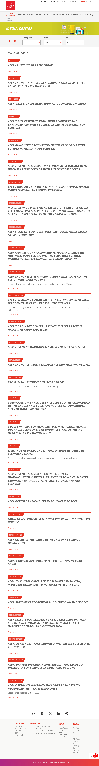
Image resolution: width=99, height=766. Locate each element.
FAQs (75, 732)
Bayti (74, 748)
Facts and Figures (62, 731)
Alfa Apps (76, 739)
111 (37, 728)
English (83, 1)
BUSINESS (31, 14)
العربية (89, 1)
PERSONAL (21, 14)
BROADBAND (41, 14)
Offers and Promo (77, 742)
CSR (16, 733)
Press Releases (9, 19)
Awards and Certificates (63, 736)
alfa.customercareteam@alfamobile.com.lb (51, 733)
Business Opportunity (77, 736)
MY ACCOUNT (84, 14)
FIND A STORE (62, 1)
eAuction (57, 14)
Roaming (76, 746)
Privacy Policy (20, 735)
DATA (49, 14)
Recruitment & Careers (20, 729)
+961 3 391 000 (41, 726)
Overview (18, 726)
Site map (76, 750)
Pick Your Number (70, 14)
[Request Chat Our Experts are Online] (94, 756)
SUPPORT (73, 1)
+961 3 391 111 (41, 731)
